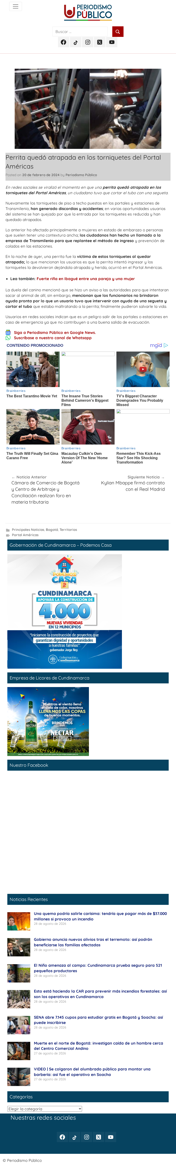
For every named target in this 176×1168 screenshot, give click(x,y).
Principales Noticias (28, 529)
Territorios (68, 529)
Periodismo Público (81, 175)
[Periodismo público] (15, 6)
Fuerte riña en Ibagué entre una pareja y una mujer (86, 278)
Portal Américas (25, 535)
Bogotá (52, 529)
